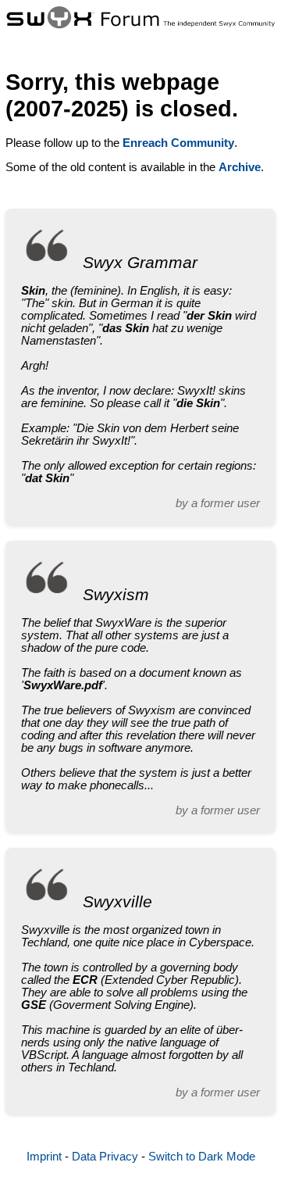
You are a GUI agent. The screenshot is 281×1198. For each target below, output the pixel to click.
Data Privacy (105, 1156)
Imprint (44, 1156)
